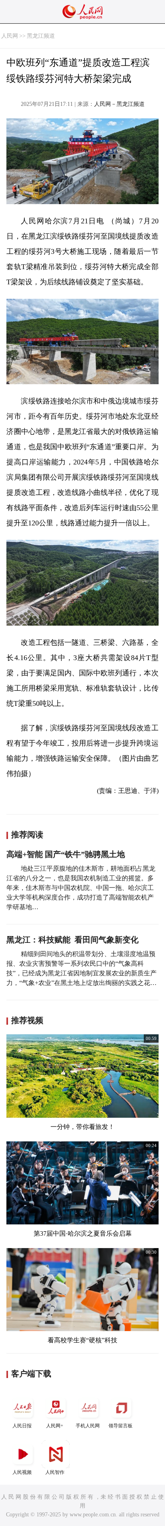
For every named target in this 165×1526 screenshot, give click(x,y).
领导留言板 (121, 1426)
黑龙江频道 (41, 36)
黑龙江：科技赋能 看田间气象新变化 (72, 939)
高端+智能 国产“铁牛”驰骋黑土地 (65, 854)
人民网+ (54, 1426)
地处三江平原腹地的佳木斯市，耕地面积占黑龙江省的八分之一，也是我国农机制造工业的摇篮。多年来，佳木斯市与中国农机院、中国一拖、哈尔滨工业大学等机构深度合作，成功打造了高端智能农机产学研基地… (80, 887)
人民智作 (54, 1472)
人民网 (9, 36)
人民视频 (22, 1472)
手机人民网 (88, 1426)
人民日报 (22, 1426)
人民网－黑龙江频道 (119, 104)
